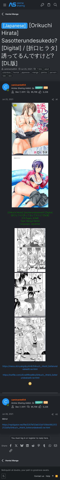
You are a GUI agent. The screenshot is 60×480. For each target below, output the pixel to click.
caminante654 (10, 69)
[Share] (53, 99)
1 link (39, 69)
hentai (16, 72)
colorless (6, 72)
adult (46, 69)
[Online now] (8, 90)
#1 (57, 99)
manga (35, 72)
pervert (53, 72)
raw (4, 76)
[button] (4, 4)
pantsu (44, 72)
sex (10, 76)
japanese (26, 72)
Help (48, 476)
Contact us (39, 476)
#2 (56, 414)
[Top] (53, 476)
